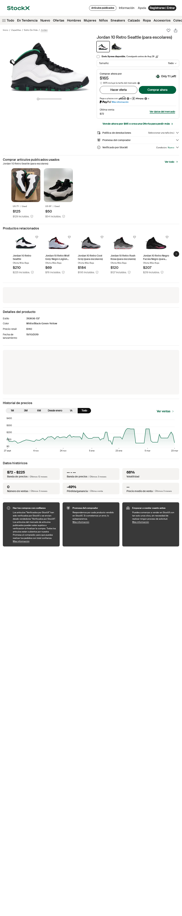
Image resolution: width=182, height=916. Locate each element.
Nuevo (45, 20)
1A (71, 410)
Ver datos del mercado (162, 111)
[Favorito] (168, 30)
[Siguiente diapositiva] (176, 254)
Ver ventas (163, 411)
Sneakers (118, 20)
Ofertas (58, 20)
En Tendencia (27, 20)
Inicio (5, 30)
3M (26, 410)
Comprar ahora (157, 90)
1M (12, 410)
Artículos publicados (102, 7)
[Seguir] (36, 237)
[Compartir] (175, 30)
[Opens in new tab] (128, 98)
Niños (103, 20)
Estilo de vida (31, 30)
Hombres (74, 20)
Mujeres (90, 20)
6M (39, 410)
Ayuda (142, 8)
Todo (10, 20)
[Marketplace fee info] (138, 83)
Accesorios (162, 20)
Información (127, 9)
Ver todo (169, 161)
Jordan (44, 30)
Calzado (134, 20)
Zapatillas (16, 30)
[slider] (38, 99)
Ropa (147, 20)
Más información (120, 101)
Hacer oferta (118, 90)
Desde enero (55, 410)
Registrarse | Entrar (162, 8)
